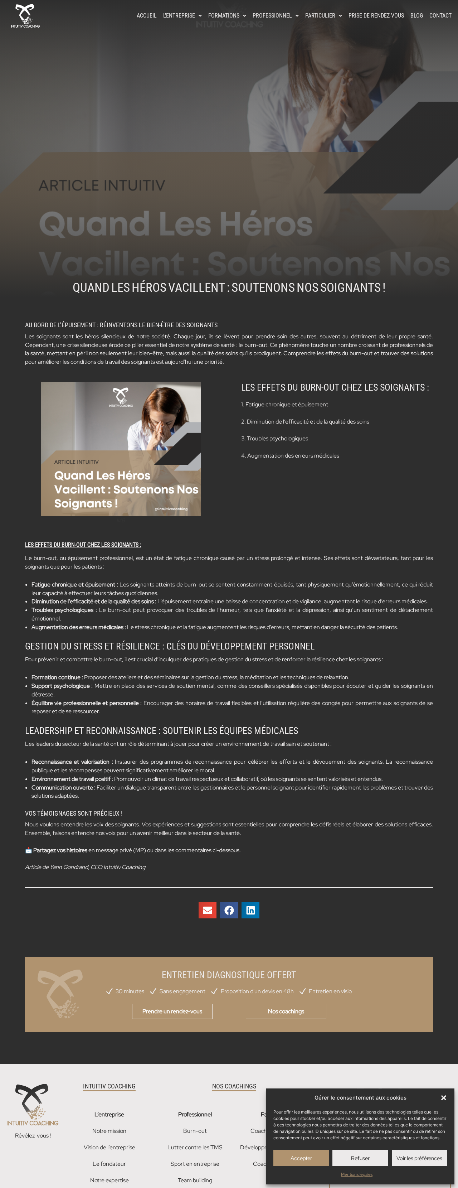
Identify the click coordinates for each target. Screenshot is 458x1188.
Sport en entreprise (195, 1164)
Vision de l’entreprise (109, 1147)
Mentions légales (356, 1174)
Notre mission (109, 1131)
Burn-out (195, 1131)
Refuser (360, 1158)
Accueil (147, 15)
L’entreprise (179, 15)
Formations (223, 15)
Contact (440, 15)
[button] (443, 1097)
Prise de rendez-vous (376, 15)
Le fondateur (109, 1164)
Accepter (301, 1158)
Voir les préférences (419, 1158)
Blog (416, 15)
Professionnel (272, 15)
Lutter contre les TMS (195, 1147)
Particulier (320, 15)
